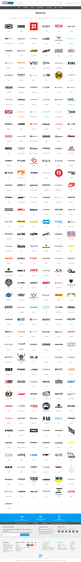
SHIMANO (72, 543)
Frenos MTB (44, 545)
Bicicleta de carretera (62, 545)
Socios (60, 560)
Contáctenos (18, 550)
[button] (78, 3)
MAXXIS (71, 546)
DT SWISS (72, 549)
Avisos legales (26, 560)
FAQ (16, 543)
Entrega (17, 545)
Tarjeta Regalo (18, 549)
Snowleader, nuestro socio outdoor (8, 551)
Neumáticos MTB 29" (46, 546)
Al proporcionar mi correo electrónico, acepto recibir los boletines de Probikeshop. (17, 532)
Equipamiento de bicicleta (62, 548)
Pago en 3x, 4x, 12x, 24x (20, 548)
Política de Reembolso (46, 560)
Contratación (5, 549)
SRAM (71, 545)
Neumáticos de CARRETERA (47, 549)
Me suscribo (24, 534)
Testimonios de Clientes (7, 548)
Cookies (64, 560)
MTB (58, 543)
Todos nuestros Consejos (8, 545)
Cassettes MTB (45, 543)
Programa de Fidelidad (7, 546)
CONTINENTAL (73, 548)
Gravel (59, 546)
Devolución (18, 546)
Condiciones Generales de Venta (35, 560)
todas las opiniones (54, 523)
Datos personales (55, 560)
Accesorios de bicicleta (62, 549)
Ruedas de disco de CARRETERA (48, 548)
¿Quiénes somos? (6, 543)
